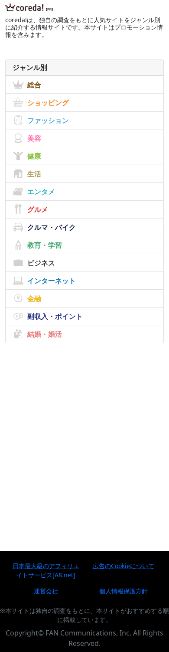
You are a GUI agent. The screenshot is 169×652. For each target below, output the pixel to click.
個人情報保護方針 (123, 591)
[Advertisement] (84, 431)
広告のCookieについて (123, 566)
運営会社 (46, 591)
